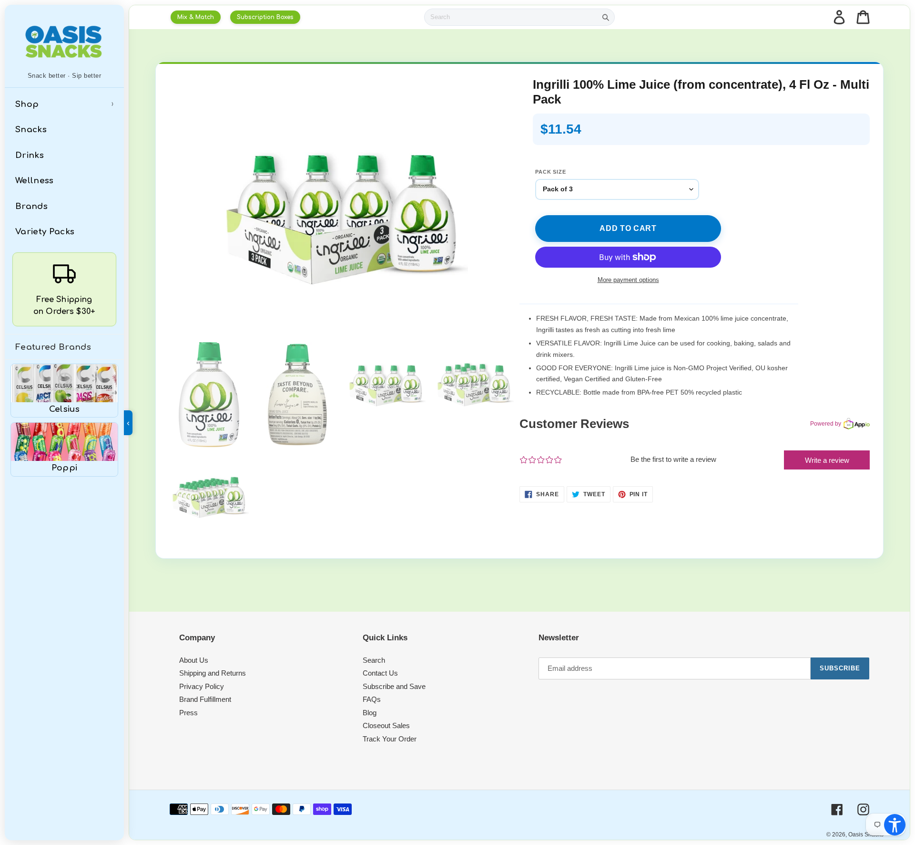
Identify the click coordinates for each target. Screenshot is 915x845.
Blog (369, 713)
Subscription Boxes (265, 17)
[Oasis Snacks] (64, 41)
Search (374, 660)
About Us (193, 660)
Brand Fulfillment (205, 699)
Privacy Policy (201, 686)
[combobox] (511, 17)
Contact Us (380, 673)
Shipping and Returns (212, 673)
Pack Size (550, 172)
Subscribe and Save (394, 686)
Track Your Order (390, 739)
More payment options (628, 279)
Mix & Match (195, 17)
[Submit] (605, 17)
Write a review (827, 460)
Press (188, 713)
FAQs (372, 699)
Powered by (825, 423)
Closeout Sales (386, 725)
